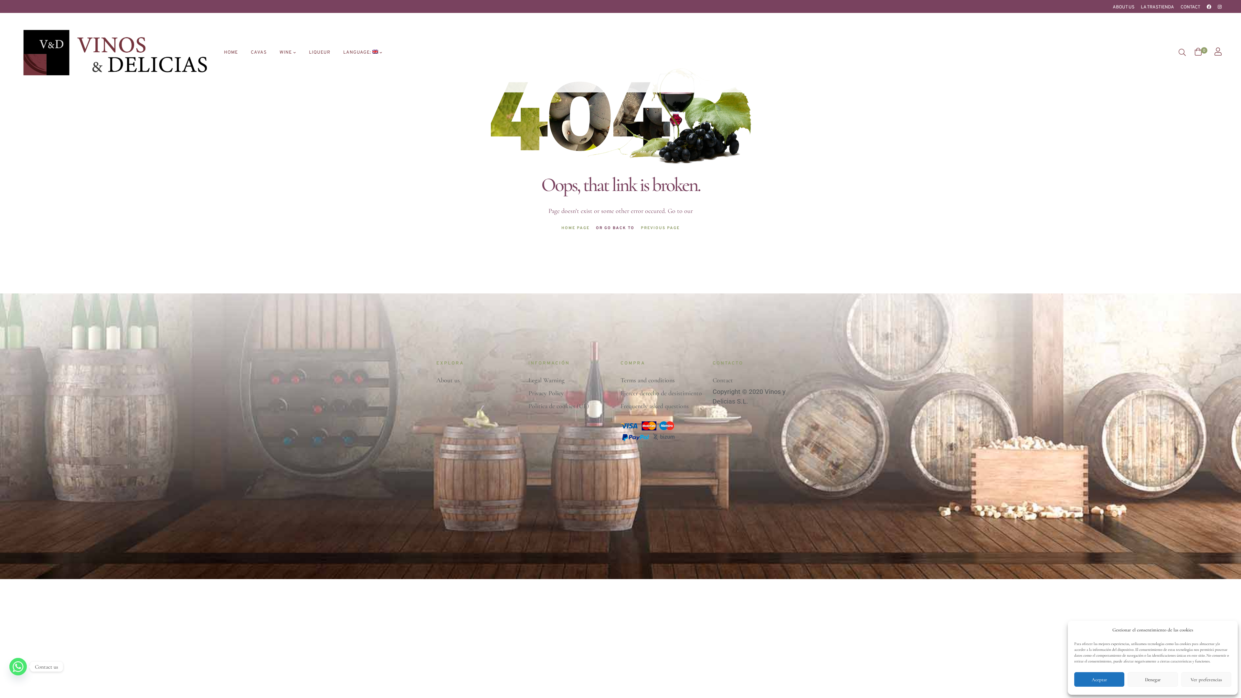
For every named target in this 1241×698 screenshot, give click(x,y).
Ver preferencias (1206, 679)
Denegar (1153, 679)
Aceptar (1099, 679)
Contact (1190, 7)
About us (1123, 7)
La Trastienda (1157, 7)
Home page (575, 228)
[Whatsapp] (18, 666)
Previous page (660, 228)
